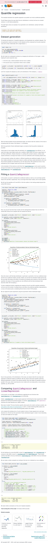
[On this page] (46, 6)
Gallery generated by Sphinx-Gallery (40, 531)
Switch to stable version (35, 2)
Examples (6, 9)
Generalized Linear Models (15, 9)
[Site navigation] (2, 6)
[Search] (43, 6)
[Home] (2, 9)
